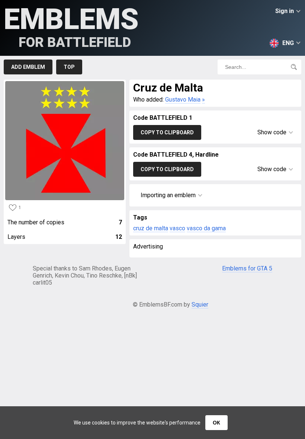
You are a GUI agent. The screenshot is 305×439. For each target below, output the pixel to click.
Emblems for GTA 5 (247, 268)
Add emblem (28, 67)
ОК (216, 423)
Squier (200, 304)
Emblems (71, 26)
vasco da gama (206, 228)
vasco (177, 228)
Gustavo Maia (182, 99)
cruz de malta (150, 228)
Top (69, 67)
